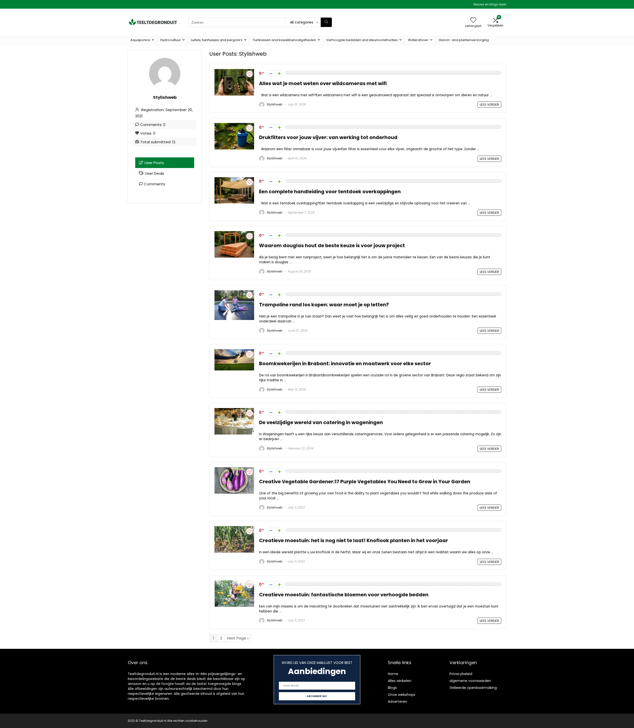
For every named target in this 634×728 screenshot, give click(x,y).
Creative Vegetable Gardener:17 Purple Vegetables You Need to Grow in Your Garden (364, 481)
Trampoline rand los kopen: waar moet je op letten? (324, 304)
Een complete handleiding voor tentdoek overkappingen (330, 191)
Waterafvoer (418, 40)
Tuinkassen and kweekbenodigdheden (284, 40)
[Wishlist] (473, 20)
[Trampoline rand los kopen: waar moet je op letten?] (234, 293)
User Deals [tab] (154, 173)
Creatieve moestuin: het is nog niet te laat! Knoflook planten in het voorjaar (353, 540)
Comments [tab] (154, 184)
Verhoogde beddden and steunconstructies (362, 40)
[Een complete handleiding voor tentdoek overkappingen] (234, 180)
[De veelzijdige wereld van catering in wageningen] (234, 410)
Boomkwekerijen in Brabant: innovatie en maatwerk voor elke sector (345, 363)
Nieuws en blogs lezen (490, 4)
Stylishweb (274, 104)
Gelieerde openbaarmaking (473, 687)
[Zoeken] (326, 22)
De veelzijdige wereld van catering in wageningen (321, 422)
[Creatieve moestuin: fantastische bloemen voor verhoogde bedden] (234, 583)
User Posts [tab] (154, 162)
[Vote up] (279, 73)
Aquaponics (140, 40)
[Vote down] (270, 73)
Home (393, 673)
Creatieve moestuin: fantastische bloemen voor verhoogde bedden (343, 594)
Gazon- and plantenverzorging (464, 40)
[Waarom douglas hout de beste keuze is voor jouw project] (234, 234)
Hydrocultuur (170, 40)
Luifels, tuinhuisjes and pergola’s (216, 40)
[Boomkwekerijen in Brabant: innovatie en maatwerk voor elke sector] (234, 352)
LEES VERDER (489, 104)
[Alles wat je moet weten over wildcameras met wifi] (234, 71)
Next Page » (238, 638)
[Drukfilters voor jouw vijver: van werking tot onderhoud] (234, 125)
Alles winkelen (399, 680)
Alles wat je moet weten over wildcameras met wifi (323, 83)
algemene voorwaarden (470, 680)
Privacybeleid (460, 673)
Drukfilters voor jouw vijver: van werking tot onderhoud (328, 137)
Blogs (392, 687)
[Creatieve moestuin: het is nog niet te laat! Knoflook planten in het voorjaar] (234, 529)
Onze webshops (401, 694)
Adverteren (397, 701)
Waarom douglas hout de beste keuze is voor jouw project (332, 245)
